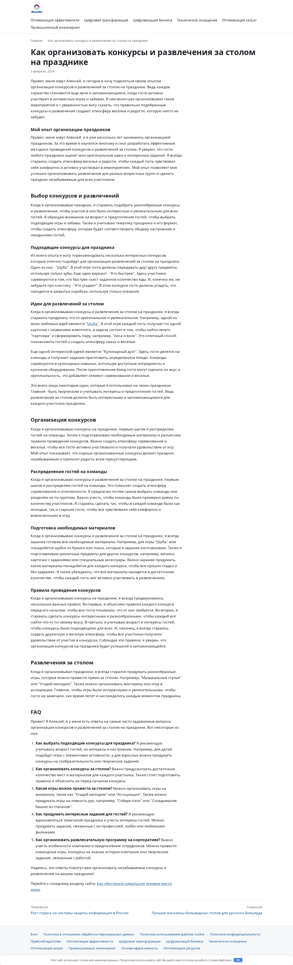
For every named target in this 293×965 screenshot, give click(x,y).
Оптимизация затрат (239, 20)
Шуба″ (93, 323)
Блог (34, 934)
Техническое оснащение (197, 20)
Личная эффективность (139, 948)
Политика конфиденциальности (235, 934)
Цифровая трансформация (106, 20)
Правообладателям (46, 941)
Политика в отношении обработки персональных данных (88, 934)
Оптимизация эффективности (55, 20)
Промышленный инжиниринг (55, 27)
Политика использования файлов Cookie (172, 934)
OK (238, 960)
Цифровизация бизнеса (152, 20)
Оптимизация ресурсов (181, 948)
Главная (36, 41)
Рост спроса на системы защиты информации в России (79, 910)
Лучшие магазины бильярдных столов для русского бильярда (207, 910)
